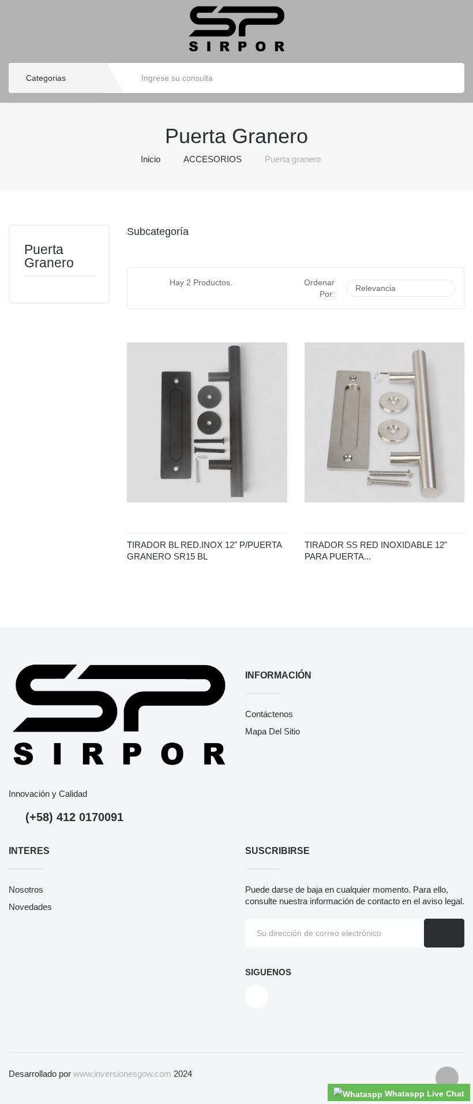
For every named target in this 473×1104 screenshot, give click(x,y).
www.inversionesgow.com (122, 1074)
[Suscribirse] (444, 933)
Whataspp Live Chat (423, 1093)
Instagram (256, 996)
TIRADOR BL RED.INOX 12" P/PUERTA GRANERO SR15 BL (204, 550)
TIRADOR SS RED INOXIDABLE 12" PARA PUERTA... (376, 550)
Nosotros (26, 889)
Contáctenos (269, 714)
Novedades (30, 907)
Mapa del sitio (272, 731)
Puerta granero (49, 256)
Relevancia (399, 288)
